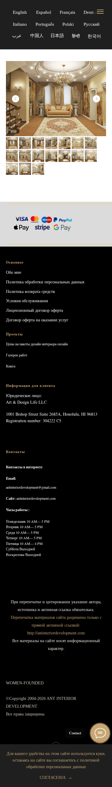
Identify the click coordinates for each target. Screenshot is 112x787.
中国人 (37, 35)
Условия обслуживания (27, 300)
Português (45, 24)
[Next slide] (96, 98)
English (20, 12)
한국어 (94, 36)
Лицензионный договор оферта (34, 310)
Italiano (20, 24)
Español (43, 12)
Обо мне (13, 272)
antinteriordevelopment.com (36, 498)
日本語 (57, 35)
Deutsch (91, 12)
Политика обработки (24, 282)
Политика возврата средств (30, 291)
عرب (17, 35)
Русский (91, 24)
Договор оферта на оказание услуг (37, 320)
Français (67, 12)
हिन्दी (76, 36)
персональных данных (65, 282)
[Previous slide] (15, 98)
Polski (68, 24)
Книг (9, 366)
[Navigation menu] (100, 12)
